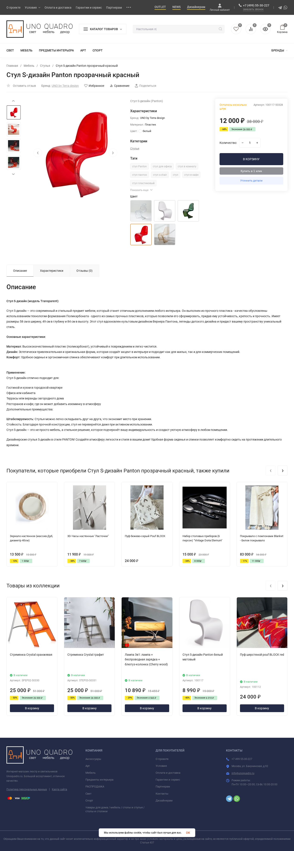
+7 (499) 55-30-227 (256, 5)
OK (188, 832)
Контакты (162, 793)
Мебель (29, 65)
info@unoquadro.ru (243, 773)
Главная (12, 65)
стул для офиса (162, 166)
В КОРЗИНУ (251, 159)
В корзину (32, 708)
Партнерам (163, 786)
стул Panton (139, 166)
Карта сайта (59, 789)
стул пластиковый (143, 183)
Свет (88, 793)
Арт (87, 765)
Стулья (45, 65)
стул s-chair (160, 174)
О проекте (162, 759)
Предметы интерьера (99, 779)
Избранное (96, 85)
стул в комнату (187, 166)
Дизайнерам (164, 800)
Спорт (89, 800)
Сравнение (121, 85)
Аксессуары (93, 759)
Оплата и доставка (168, 772)
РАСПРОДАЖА (94, 786)
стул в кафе (191, 174)
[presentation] (37, 152)
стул (175, 174)
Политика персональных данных (26, 789)
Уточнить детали (251, 180)
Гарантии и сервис (168, 779)
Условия (161, 765)
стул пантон (139, 174)
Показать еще (139, 190)
